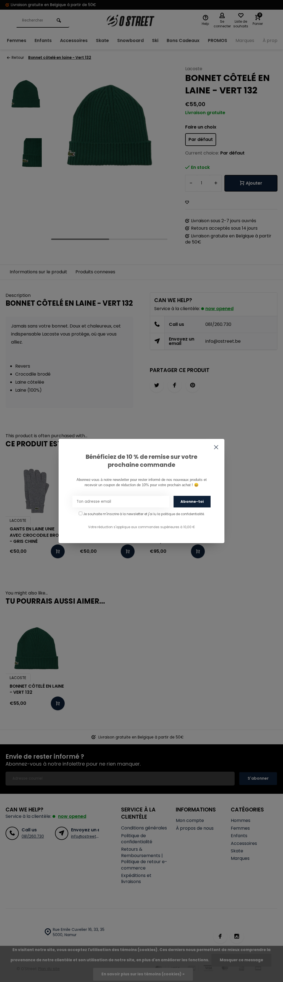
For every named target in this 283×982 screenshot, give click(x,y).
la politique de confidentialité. (181, 514)
